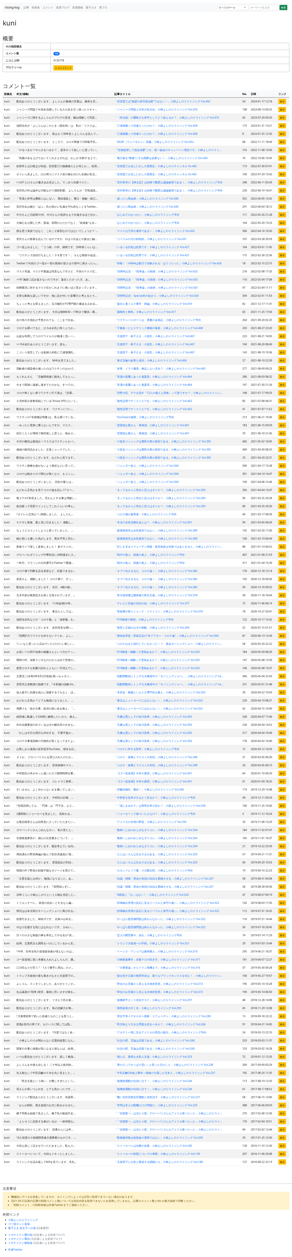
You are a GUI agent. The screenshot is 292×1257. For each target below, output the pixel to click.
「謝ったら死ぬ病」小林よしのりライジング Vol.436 (146, 198)
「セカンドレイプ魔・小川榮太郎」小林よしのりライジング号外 (153, 870)
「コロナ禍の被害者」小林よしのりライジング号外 (145, 514)
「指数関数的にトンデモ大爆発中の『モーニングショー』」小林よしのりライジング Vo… (168, 676)
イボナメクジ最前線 (20, 1243)
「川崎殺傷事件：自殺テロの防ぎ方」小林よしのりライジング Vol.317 (157, 959)
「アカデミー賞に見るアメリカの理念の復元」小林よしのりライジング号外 (160, 1032)
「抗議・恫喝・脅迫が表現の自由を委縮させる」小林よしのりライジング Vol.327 (164, 878)
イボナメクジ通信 (19, 1239)
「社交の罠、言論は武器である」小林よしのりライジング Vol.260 (154, 1040)
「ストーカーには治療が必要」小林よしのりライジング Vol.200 (153, 1146)
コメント (47, 7)
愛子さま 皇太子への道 (22, 1228)
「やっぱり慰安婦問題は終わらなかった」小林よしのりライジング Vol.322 (159, 919)
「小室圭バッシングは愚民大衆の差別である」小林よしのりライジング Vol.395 (162, 441)
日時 (253, 94)
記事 (26, 7)
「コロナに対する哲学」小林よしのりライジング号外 (146, 749)
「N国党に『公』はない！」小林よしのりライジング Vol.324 (151, 895)
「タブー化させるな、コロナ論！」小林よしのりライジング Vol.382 (155, 571)
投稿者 (36, 7)
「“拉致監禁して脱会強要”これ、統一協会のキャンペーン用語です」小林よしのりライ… (167, 150)
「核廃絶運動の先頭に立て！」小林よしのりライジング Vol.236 (153, 1081)
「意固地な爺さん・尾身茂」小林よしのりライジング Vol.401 (151, 425)
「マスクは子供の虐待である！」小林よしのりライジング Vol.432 (154, 231)
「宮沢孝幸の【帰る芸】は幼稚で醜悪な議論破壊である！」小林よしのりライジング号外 (168, 182)
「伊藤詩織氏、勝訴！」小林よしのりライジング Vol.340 (149, 789)
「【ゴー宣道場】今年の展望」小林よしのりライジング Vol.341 (153, 773)
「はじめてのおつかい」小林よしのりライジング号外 (146, 215)
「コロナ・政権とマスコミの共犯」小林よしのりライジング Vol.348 (155, 757)
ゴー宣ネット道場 (19, 1224)
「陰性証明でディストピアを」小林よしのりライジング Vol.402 (153, 401)
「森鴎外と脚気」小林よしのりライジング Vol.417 (145, 312)
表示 (282, 101)
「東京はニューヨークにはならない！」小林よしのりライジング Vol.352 (158, 700)
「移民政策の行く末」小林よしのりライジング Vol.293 (147, 1008)
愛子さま (91, 7)
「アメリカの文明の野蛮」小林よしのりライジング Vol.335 (150, 822)
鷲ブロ (103, 7)
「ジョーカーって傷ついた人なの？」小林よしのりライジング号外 (155, 814)
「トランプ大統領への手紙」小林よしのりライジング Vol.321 (151, 943)
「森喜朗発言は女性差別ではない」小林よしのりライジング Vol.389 (155, 530)
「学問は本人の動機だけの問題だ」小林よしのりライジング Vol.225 (155, 1105)
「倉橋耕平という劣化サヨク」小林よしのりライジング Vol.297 (153, 1000)
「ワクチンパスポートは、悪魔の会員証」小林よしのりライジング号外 (157, 320)
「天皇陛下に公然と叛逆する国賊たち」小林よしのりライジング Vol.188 (158, 1162)
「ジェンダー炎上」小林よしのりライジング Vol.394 (146, 466)
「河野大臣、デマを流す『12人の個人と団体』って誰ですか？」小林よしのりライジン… (168, 393)
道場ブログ (62, 7)
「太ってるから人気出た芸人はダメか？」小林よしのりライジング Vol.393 (159, 490)
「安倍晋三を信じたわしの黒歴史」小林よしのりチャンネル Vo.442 (155, 166)
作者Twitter (15, 1249)
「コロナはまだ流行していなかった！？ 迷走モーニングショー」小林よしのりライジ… (168, 644)
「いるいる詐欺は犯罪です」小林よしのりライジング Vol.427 (151, 247)
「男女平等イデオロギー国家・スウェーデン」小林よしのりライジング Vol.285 (162, 1016)
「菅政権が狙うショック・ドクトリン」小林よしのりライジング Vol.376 (158, 611)
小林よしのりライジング (23, 1220)
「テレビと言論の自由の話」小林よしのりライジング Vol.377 (151, 603)
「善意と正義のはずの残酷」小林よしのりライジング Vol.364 (151, 627)
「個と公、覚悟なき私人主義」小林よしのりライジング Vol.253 (153, 1056)
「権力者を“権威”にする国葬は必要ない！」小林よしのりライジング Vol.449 (161, 158)
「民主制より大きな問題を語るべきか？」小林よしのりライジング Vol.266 (159, 1024)
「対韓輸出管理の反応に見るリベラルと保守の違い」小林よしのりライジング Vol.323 (166, 903)
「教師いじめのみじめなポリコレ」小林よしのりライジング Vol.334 (155, 830)
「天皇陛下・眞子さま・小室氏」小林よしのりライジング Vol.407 (154, 336)
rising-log (12, 7)
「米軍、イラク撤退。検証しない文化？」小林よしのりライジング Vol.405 (159, 368)
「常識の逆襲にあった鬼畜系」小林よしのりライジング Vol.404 (153, 376)
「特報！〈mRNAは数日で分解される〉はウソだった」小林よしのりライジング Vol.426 (168, 263)
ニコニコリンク (63, 67)
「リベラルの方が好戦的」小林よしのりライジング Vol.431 (150, 239)
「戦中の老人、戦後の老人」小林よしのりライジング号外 (149, 555)
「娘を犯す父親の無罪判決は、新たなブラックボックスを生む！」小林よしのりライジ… (168, 976)
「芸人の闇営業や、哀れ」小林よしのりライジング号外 (148, 935)
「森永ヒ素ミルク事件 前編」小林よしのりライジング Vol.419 (153, 304)
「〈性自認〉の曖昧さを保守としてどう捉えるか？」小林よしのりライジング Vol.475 (166, 117)
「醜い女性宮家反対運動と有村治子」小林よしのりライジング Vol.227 (157, 1097)
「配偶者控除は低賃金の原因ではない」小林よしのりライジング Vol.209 (158, 1137)
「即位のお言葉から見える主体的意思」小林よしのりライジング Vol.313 (158, 984)
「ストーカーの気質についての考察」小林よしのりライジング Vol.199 (157, 1154)
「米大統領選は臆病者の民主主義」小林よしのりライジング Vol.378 (155, 595)
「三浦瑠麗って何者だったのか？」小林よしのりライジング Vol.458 (155, 126)
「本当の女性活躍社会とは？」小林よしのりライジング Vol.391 (153, 522)
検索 (283, 7)
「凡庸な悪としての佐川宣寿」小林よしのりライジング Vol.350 (153, 716)
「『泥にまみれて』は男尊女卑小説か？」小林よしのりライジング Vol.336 (159, 806)
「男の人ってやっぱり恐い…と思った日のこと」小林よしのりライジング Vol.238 (163, 1065)
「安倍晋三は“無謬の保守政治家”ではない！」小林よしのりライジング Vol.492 (162, 101)
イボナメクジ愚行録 (20, 1235)
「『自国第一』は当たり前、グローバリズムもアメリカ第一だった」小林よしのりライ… (168, 1113)
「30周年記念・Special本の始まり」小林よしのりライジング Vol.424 (156, 296)
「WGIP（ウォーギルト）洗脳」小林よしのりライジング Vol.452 (154, 142)
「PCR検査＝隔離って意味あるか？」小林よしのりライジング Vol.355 (157, 652)
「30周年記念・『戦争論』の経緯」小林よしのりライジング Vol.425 (156, 271)
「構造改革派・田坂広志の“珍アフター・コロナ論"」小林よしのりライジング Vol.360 (166, 636)
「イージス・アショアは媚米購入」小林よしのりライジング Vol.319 (155, 951)
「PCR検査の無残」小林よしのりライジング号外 (144, 619)
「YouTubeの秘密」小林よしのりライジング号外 (144, 417)
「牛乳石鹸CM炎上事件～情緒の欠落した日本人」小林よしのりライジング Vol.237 (164, 1073)
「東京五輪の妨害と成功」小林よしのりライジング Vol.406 (150, 360)
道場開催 (77, 7)
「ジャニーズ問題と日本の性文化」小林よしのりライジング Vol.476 (155, 109)
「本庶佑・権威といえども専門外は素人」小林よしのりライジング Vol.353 (159, 692)
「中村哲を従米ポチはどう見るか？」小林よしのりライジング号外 (155, 797)
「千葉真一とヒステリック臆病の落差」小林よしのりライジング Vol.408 (158, 328)
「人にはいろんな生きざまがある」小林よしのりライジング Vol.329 (155, 854)
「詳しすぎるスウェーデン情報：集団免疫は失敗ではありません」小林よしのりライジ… (168, 546)
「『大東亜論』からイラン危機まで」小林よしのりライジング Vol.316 (157, 967)
